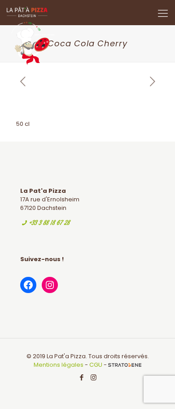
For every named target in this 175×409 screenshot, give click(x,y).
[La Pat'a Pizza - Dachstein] (30, 11)
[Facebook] (81, 377)
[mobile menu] (163, 13)
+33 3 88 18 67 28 (49, 223)
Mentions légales (58, 364)
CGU (95, 364)
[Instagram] (93, 377)
